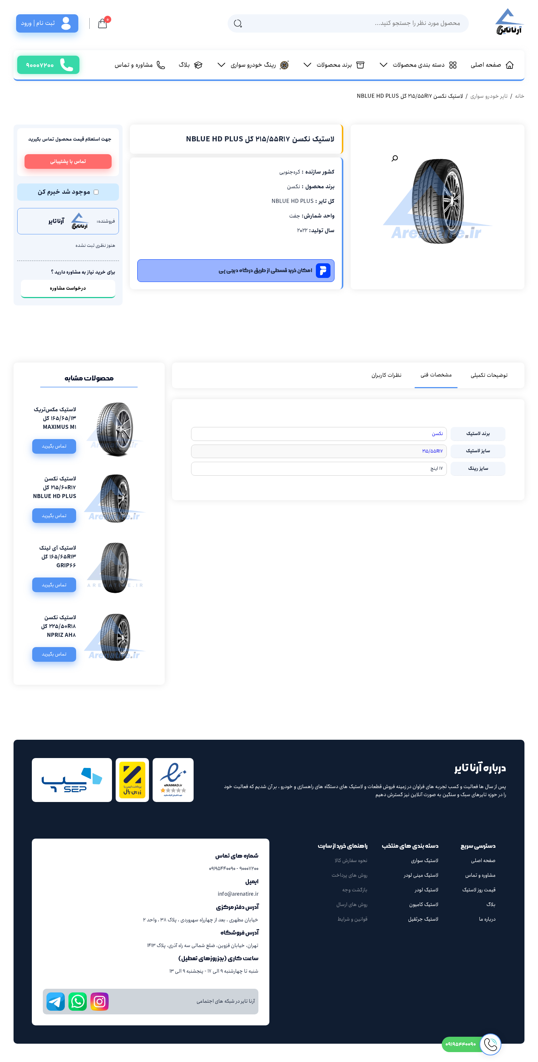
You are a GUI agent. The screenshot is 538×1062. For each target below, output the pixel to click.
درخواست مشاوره (68, 288)
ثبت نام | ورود (38, 23)
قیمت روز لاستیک (479, 890)
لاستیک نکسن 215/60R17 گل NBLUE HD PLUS (54, 488)
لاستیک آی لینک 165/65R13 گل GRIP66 (57, 557)
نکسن (437, 434)
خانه (519, 96)
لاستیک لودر (426, 890)
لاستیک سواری (424, 861)
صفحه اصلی (483, 861)
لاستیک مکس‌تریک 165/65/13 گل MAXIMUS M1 (55, 418)
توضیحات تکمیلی (489, 375)
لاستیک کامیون (423, 905)
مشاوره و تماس (480, 875)
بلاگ (491, 905)
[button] (394, 158)
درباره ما (487, 919)
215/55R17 (432, 451)
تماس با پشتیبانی (68, 162)
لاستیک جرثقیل (423, 919)
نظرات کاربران (386, 375)
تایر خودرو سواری (489, 96)
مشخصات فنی (436, 375)
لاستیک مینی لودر (421, 875)
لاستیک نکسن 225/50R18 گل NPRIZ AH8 (58, 626)
